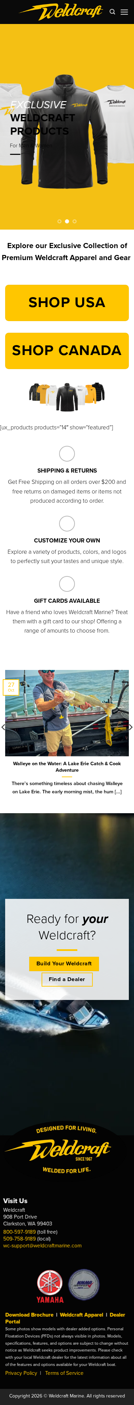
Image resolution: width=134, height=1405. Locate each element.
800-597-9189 (19, 1232)
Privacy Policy (21, 1373)
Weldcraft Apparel (81, 1315)
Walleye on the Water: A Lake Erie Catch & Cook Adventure (67, 767)
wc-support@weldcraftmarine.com (42, 1246)
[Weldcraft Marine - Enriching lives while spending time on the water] (61, 12)
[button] (124, 12)
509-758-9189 (19, 1239)
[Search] (112, 12)
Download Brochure (29, 1315)
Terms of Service (64, 1373)
